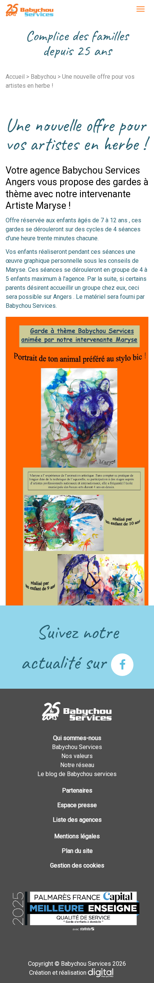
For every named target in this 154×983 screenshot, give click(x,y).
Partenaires (77, 790)
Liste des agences (77, 819)
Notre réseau (77, 765)
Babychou (43, 76)
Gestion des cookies (77, 865)
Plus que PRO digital (106, 972)
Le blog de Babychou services (77, 774)
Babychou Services (29, 10)
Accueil (15, 76)
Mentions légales (77, 836)
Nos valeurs (77, 756)
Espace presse (77, 805)
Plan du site (77, 850)
